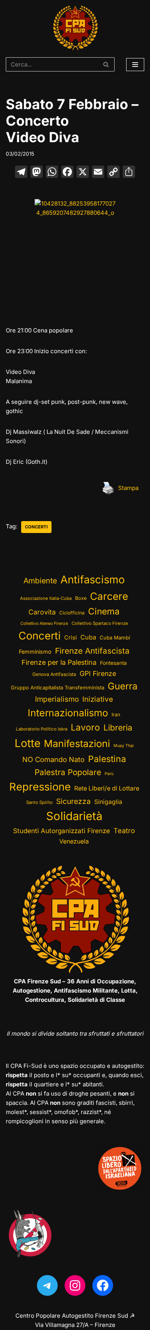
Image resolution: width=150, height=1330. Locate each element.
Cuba (88, 637)
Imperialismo (57, 699)
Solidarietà (74, 816)
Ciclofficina (72, 613)
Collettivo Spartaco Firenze (100, 623)
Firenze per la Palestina (59, 662)
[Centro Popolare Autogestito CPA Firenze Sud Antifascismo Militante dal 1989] (75, 28)
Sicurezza (73, 801)
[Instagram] (75, 1285)
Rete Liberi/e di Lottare (106, 788)
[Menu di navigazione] (135, 64)
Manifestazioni (77, 743)
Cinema (104, 611)
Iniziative (97, 699)
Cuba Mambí (115, 637)
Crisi (70, 637)
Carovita (42, 612)
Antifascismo (92, 579)
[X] (82, 173)
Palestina (107, 759)
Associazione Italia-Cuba (46, 598)
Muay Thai (123, 745)
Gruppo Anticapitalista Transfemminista (57, 687)
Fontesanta (113, 663)
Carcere (109, 596)
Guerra (122, 686)
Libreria (117, 727)
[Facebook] (67, 173)
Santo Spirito (39, 802)
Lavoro (85, 727)
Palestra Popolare (68, 772)
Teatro (124, 831)
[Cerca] (106, 64)
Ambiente (40, 580)
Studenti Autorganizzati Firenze (61, 831)
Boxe (81, 598)
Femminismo (35, 651)
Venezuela (74, 841)
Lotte (27, 743)
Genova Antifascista (54, 674)
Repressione (40, 786)
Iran (116, 714)
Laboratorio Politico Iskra (41, 729)
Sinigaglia (108, 801)
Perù (109, 773)
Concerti (36, 527)
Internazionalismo (68, 713)
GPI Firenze (98, 673)
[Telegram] (47, 1285)
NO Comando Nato (53, 759)
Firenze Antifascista (92, 651)
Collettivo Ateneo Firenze (44, 623)
